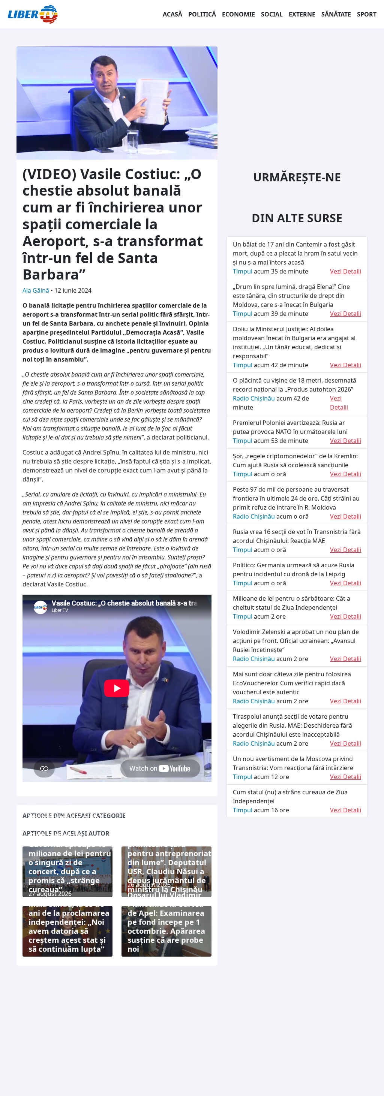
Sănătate (336, 14)
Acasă (172, 14)
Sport (366, 14)
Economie (238, 14)
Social (272, 14)
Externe (302, 14)
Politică (202, 14)
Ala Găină (36, 290)
